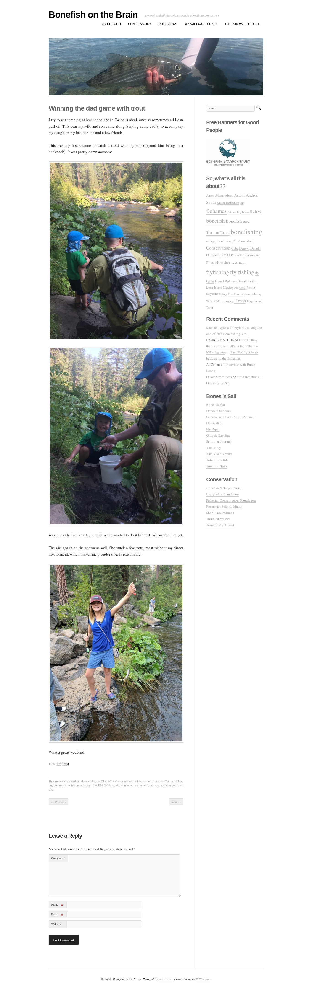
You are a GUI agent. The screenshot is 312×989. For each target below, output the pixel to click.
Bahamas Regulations (238, 212)
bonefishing (246, 231)
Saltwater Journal (218, 441)
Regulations (213, 294)
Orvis (242, 287)
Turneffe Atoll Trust (220, 525)
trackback (159, 785)
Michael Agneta (217, 327)
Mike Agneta (215, 352)
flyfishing (217, 272)
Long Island (214, 287)
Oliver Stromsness (219, 376)
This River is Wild (219, 453)
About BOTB (111, 24)
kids (58, 763)
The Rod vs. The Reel (242, 24)
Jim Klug (252, 281)
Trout (65, 763)
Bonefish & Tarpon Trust (223, 488)
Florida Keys (237, 263)
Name (57, 905)
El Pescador (235, 254)
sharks (247, 294)
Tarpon (240, 300)
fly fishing (242, 272)
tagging (229, 301)
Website (56, 924)
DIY (223, 255)
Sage (224, 294)
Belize (255, 211)
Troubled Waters (218, 518)
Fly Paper (213, 429)
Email (57, 915)
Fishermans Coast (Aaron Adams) (230, 417)
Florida (221, 262)
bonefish (215, 220)
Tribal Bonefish (217, 460)
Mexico (228, 287)
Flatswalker (252, 255)
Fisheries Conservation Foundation (231, 500)
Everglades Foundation (222, 494)
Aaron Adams (215, 195)
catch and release (223, 241)
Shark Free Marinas (220, 512)
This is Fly (213, 447)
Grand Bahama (226, 280)
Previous (58, 802)
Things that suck (255, 301)
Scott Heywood (235, 294)
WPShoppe (203, 979)
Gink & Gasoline (218, 435)
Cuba (234, 248)
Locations (157, 781)
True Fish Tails (216, 466)
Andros (239, 195)
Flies (210, 262)
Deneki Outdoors (218, 410)
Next (176, 802)
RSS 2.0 (103, 785)
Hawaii (242, 281)
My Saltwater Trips (201, 24)
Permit (250, 287)
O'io (236, 288)
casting (210, 241)
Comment (58, 858)
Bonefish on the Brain (93, 15)
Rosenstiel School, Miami (224, 506)
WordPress (165, 979)
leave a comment (137, 785)
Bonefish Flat (215, 404)
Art (242, 202)
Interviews (168, 24)
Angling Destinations (228, 202)
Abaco (229, 195)
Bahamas (216, 210)
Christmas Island (243, 241)
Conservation (139, 24)
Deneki (244, 248)
